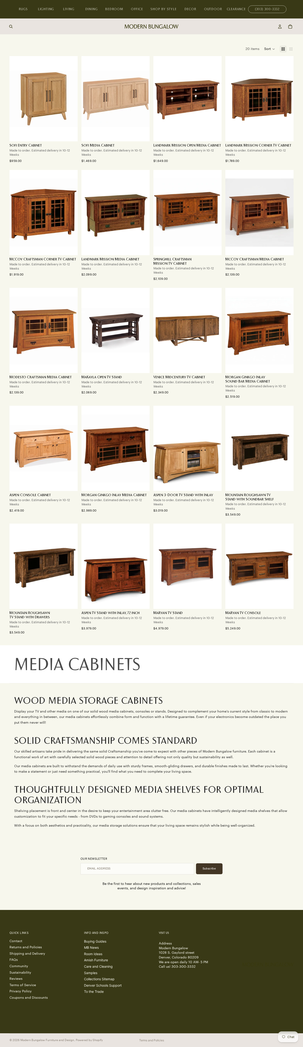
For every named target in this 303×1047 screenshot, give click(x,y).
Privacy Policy (20, 991)
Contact (15, 941)
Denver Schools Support (103, 985)
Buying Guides (95, 941)
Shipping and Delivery (27, 953)
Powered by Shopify (89, 1040)
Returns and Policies (25, 947)
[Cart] (290, 26)
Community (18, 966)
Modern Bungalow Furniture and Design (47, 1040)
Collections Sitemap (99, 979)
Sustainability (20, 972)
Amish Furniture (96, 960)
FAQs (13, 960)
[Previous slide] (88, 99)
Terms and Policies (151, 1040)
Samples (90, 973)
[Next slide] (142, 99)
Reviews (15, 978)
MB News (91, 947)
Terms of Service (22, 985)
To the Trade (94, 991)
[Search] (11, 26)
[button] (269, 49)
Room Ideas (93, 954)
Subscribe (209, 868)
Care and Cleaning (98, 966)
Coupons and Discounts (28, 997)
